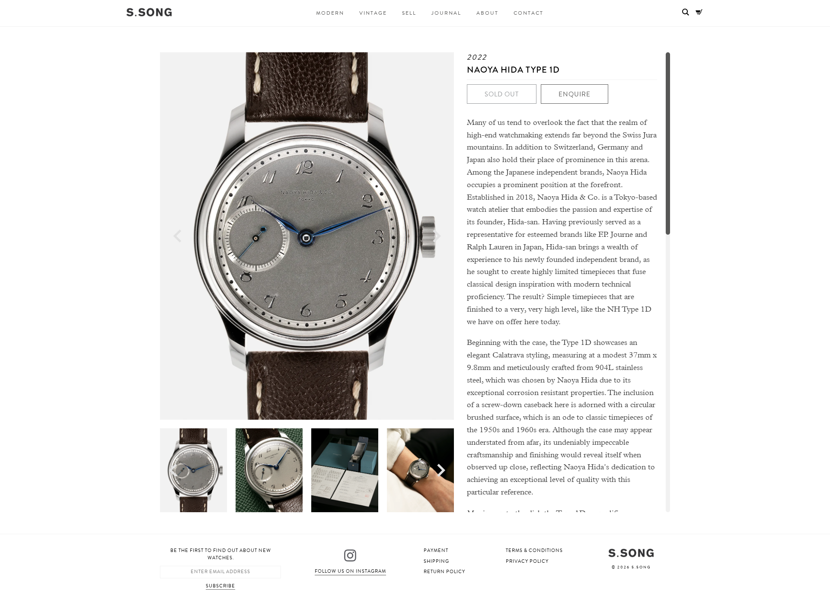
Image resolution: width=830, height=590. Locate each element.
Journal (446, 13)
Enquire (575, 94)
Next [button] (437, 236)
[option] (307, 236)
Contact (528, 13)
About (487, 13)
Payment (436, 550)
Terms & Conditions (534, 550)
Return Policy (444, 571)
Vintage (373, 13)
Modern (330, 13)
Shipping (436, 561)
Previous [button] (177, 236)
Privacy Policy (527, 561)
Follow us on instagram (350, 571)
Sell (409, 13)
